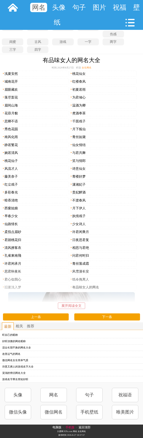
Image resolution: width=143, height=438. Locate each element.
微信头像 (18, 412)
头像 (59, 7)
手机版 (70, 427)
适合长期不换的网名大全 (16, 347)
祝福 (119, 7)
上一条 (36, 317)
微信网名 (54, 412)
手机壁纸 (89, 412)
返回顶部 (84, 427)
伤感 (113, 34)
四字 (37, 49)
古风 (37, 42)
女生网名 (86, 67)
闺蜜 (12, 42)
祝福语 (125, 394)
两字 (113, 42)
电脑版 (57, 427)
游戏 (63, 42)
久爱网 (60, 431)
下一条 (107, 317)
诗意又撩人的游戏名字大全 (18, 366)
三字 (12, 49)
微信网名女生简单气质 (15, 360)
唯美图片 (125, 412)
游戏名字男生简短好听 (15, 379)
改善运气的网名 (11, 354)
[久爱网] (13, 7)
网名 (38, 7)
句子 (79, 7)
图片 (99, 7)
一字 (88, 42)
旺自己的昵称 (10, 335)
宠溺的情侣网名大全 (14, 373)
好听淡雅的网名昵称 (14, 341)
